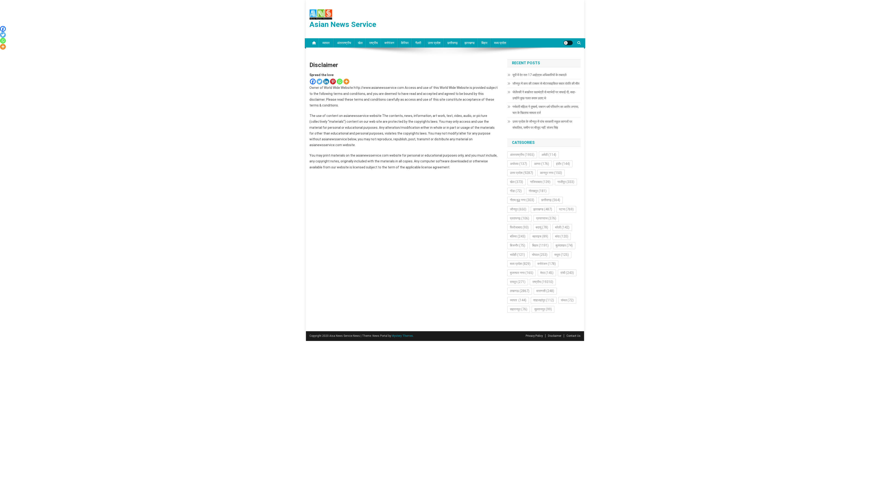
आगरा (541, 164)
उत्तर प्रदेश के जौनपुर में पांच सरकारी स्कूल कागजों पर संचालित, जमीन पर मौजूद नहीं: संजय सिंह (542, 124)
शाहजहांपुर (543, 300)
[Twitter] (319, 81)
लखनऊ (519, 291)
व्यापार (326, 43)
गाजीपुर (565, 182)
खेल (360, 43)
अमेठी (548, 155)
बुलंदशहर (564, 245)
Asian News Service (342, 24)
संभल (567, 300)
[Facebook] (313, 81)
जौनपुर (518, 209)
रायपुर (517, 282)
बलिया (517, 236)
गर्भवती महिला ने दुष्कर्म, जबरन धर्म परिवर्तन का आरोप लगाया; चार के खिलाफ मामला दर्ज (545, 110)
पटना (566, 209)
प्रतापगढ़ (519, 218)
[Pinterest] (333, 81)
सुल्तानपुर (543, 309)
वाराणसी (545, 291)
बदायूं (542, 227)
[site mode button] (568, 43)
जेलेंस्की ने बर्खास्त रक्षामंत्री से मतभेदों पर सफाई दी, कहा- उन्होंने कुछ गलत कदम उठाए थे (544, 95)
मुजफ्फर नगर (521, 273)
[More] (346, 81)
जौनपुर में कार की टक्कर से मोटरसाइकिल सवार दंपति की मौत (545, 83)
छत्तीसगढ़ (452, 43)
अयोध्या (518, 164)
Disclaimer (554, 335)
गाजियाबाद (540, 182)
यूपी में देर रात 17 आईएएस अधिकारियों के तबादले (539, 75)
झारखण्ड (469, 43)
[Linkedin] (326, 81)
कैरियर (405, 43)
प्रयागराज (546, 218)
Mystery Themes (402, 335)
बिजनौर (517, 245)
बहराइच (540, 236)
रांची (567, 273)
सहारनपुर (518, 309)
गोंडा (516, 191)
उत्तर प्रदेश (434, 43)
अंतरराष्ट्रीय (344, 43)
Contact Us (573, 335)
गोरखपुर (538, 191)
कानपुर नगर (551, 173)
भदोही (517, 255)
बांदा (561, 236)
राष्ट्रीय (373, 43)
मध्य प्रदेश (500, 43)
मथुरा (561, 255)
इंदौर (563, 164)
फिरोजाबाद (519, 227)
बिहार (484, 43)
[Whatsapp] (340, 81)
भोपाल (539, 255)
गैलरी (418, 43)
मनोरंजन (389, 43)
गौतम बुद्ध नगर (522, 200)
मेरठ (546, 273)
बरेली (562, 227)
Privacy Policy (534, 335)
